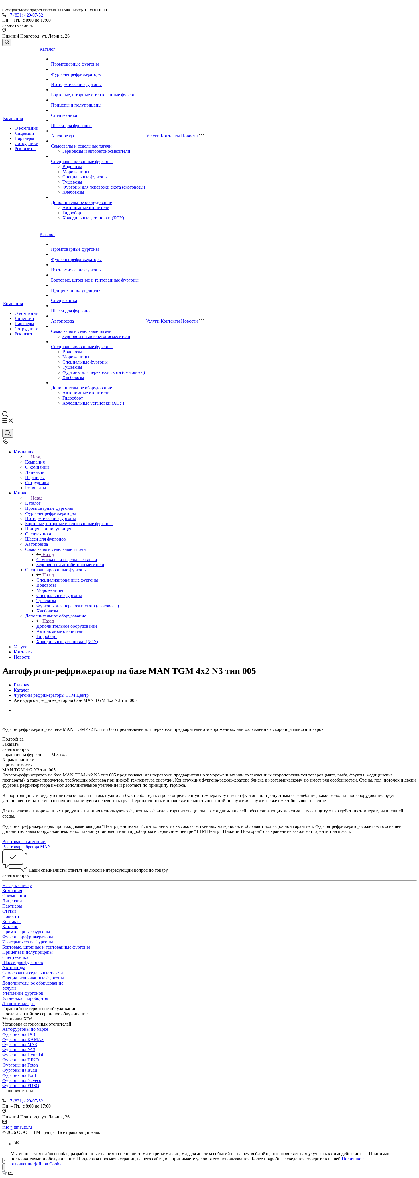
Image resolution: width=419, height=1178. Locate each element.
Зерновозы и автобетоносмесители (96, 151)
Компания (13, 118)
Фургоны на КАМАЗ (23, 1039)
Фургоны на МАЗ (19, 1044)
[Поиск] (6, 42)
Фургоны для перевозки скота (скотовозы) (103, 187)
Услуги (153, 135)
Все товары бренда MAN (26, 846)
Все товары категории (24, 841)
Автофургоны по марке (25, 1029)
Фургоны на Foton (20, 1065)
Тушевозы (72, 182)
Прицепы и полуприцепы (76, 105)
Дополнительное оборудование (81, 202)
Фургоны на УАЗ (18, 1049)
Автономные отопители (85, 207)
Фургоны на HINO (20, 1059)
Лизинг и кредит (18, 1003)
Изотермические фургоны (76, 84)
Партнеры (24, 138)
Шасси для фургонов (71, 125)
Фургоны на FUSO (20, 1085)
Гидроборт (72, 212)
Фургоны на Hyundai (22, 1054)
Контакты (170, 135)
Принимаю (379, 1153)
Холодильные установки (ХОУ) (93, 217)
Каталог (47, 49)
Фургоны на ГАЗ (18, 1034)
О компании (26, 128)
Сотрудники (26, 143)
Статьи (9, 911)
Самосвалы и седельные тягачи (81, 146)
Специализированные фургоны (82, 161)
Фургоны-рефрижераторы (76, 74)
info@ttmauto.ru (17, 1127)
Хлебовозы (73, 192)
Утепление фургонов (22, 993)
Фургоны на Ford (19, 1075)
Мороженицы (75, 171)
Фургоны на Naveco (21, 1080)
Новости (189, 135)
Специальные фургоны (85, 176)
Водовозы (72, 166)
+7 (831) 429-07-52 (25, 15)
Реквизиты (25, 148)
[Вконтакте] (16, 1143)
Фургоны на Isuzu (19, 1070)
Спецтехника (64, 115)
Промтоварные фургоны (75, 64)
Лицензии (24, 133)
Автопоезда (62, 135)
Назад (36, 457)
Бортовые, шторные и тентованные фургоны (95, 94)
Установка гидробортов (25, 998)
